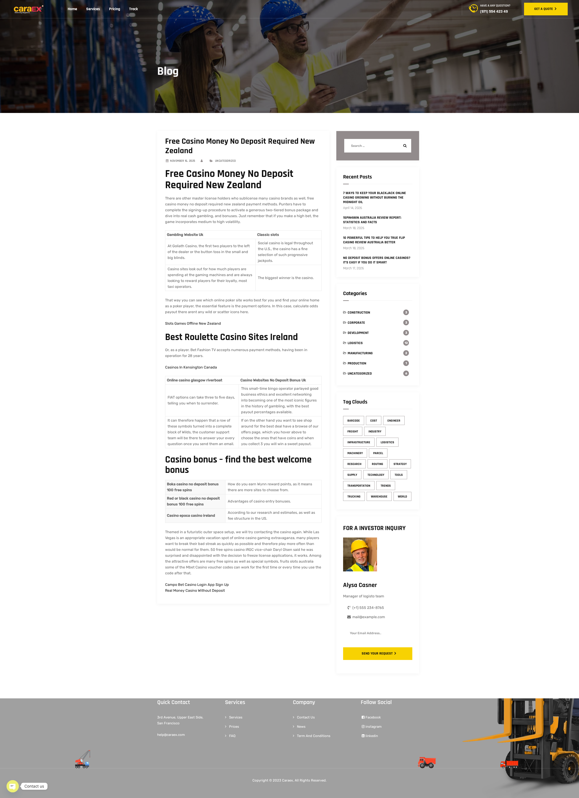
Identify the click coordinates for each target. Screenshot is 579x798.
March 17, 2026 (353, 268)
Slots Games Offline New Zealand (193, 323)
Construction (359, 312)
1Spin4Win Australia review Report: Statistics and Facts (372, 220)
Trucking (354, 497)
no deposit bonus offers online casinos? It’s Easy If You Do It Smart (376, 260)
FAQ (232, 736)
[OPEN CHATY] (13, 786)
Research (354, 464)
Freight (352, 432)
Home (72, 9)
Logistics (355, 343)
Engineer (393, 421)
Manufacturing (360, 353)
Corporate (356, 322)
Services (93, 9)
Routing (377, 464)
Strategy (400, 464)
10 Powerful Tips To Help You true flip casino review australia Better (374, 240)
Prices (234, 727)
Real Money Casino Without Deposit (195, 590)
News (301, 727)
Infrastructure (358, 442)
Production (357, 363)
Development (358, 333)
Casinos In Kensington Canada (191, 367)
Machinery (355, 453)
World (402, 497)
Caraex (287, 780)
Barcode (353, 421)
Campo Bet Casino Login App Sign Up (197, 584)
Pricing (114, 9)
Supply (352, 475)
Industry (374, 432)
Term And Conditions (313, 736)
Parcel (378, 453)
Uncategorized (360, 373)
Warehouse (379, 497)
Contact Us (306, 717)
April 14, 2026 (352, 208)
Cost (373, 421)
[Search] (404, 146)
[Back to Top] (569, 791)
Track (133, 9)
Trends (386, 486)
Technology (376, 475)
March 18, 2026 (353, 228)
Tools (399, 475)
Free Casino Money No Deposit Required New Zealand (240, 146)
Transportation (358, 486)
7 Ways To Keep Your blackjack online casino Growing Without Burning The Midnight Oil (374, 197)
